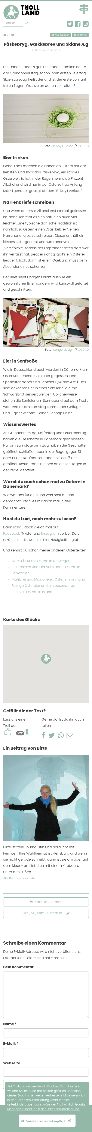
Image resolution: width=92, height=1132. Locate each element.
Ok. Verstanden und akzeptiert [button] (43, 1121)
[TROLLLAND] (23, 6)
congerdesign (63, 349)
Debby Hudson (63, 146)
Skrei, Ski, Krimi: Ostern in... (43, 913)
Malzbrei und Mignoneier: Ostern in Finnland (48, 579)
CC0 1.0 (83, 146)
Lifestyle (82, 35)
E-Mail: (10, 1043)
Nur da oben (62, 35)
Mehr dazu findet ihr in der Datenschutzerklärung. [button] (43, 1109)
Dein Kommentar (18, 967)
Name (9, 1024)
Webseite (11, 1063)
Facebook (11, 533)
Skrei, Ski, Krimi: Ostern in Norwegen (41, 561)
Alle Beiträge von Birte (19, 878)
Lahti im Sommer (49, 902)
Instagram (50, 533)
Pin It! (81, 138)
